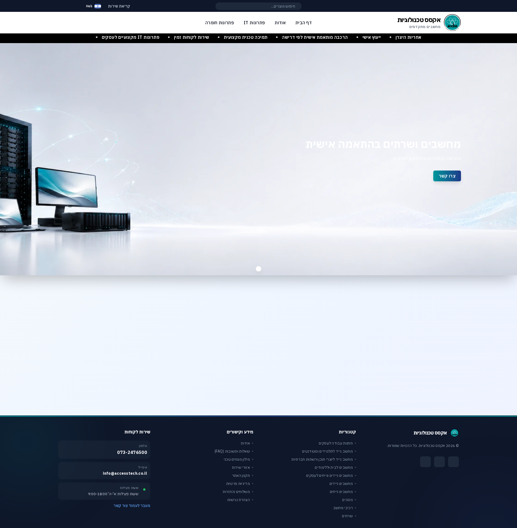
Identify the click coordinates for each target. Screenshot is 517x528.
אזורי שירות (241, 467)
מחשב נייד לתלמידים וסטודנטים (327, 451)
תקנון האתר (241, 475)
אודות (245, 443)
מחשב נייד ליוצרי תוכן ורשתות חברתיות (322, 459)
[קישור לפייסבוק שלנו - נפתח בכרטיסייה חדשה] (453, 461)
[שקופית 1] (258, 269)
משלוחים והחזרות (236, 491)
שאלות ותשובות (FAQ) (232, 451)
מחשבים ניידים (341, 483)
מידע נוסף (295, 524)
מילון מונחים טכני (237, 459)
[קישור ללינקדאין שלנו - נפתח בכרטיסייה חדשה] (425, 461)
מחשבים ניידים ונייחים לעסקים (329, 475)
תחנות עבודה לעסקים (336, 443)
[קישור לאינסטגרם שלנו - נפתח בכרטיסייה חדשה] (439, 461)
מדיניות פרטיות (238, 483)
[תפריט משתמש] (61, 5)
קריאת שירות (119, 6)
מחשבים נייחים (341, 491)
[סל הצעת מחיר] (74, 6)
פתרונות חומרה (219, 22)
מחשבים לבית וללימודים (334, 467)
